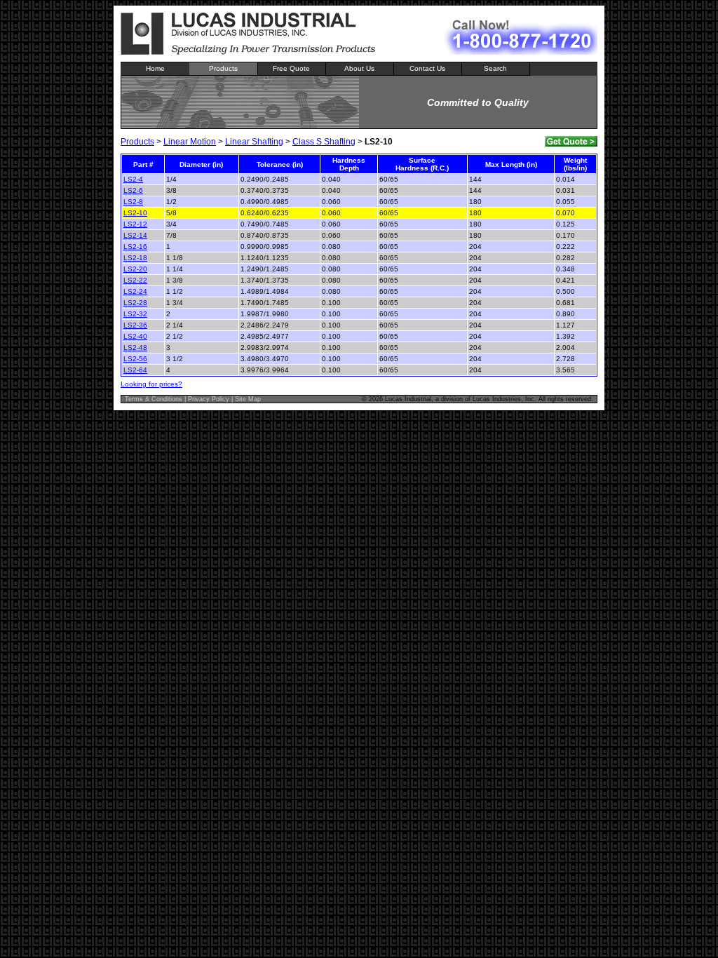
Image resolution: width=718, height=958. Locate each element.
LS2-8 (133, 201)
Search (495, 68)
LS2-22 (135, 280)
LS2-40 (135, 336)
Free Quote (291, 68)
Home (155, 68)
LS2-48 (135, 347)
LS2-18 (135, 258)
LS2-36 (135, 325)
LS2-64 (135, 370)
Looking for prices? (151, 384)
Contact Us (427, 68)
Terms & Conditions (153, 399)
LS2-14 (135, 235)
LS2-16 (135, 246)
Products (223, 68)
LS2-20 (135, 269)
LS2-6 (133, 190)
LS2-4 (133, 179)
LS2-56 (135, 359)
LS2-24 (135, 291)
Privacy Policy (208, 399)
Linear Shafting (254, 142)
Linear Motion (189, 142)
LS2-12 (135, 224)
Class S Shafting (323, 142)
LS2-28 (135, 302)
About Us (359, 68)
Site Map (248, 399)
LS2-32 (135, 314)
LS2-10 (135, 213)
